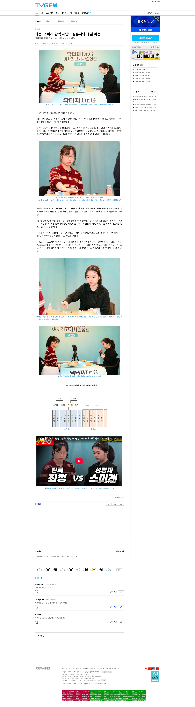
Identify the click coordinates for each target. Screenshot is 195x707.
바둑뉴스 (39, 21)
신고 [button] (121, 592)
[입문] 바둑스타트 (139, 70)
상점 (70, 13)
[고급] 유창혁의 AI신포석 (141, 81)
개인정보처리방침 (102, 668)
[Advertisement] (79, 525)
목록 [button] (121, 504)
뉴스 (36, 13)
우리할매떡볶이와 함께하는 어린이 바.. (144, 100)
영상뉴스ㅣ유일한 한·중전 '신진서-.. (145, 104)
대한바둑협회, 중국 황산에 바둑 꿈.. (145, 107)
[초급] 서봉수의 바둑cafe (141, 73)
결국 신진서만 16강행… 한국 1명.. (144, 110)
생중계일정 (62, 21)
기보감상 (50, 21)
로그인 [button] (157, 13)
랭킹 (57, 13)
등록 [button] (119, 570)
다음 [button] (115, 504)
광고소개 (71, 668)
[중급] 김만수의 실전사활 (141, 75)
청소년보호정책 (114, 668)
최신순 (37, 578)
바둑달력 (74, 21)
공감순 (43, 578)
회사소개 (64, 668)
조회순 (151, 92)
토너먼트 (85, 13)
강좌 (42, 13)
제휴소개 (78, 668)
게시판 (64, 13)
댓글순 (156, 92)
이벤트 (76, 13)
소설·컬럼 (49, 13)
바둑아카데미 (138, 65)
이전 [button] (109, 504)
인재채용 (85, 668)
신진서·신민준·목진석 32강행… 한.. (145, 96)
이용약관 (92, 668)
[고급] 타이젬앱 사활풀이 (141, 78)
